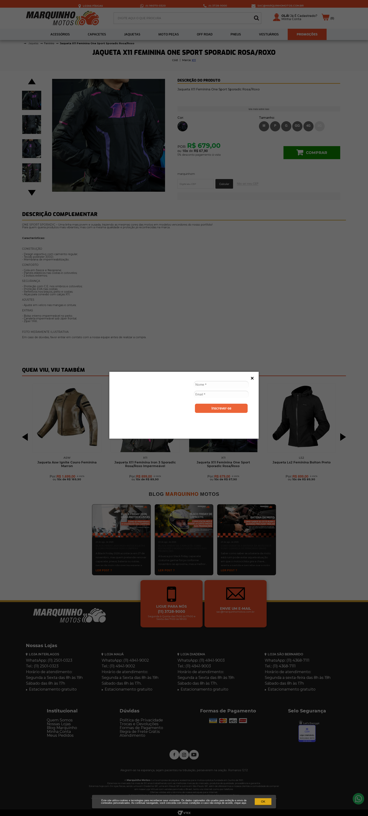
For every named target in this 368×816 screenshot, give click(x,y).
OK (263, 801)
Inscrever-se (221, 408)
